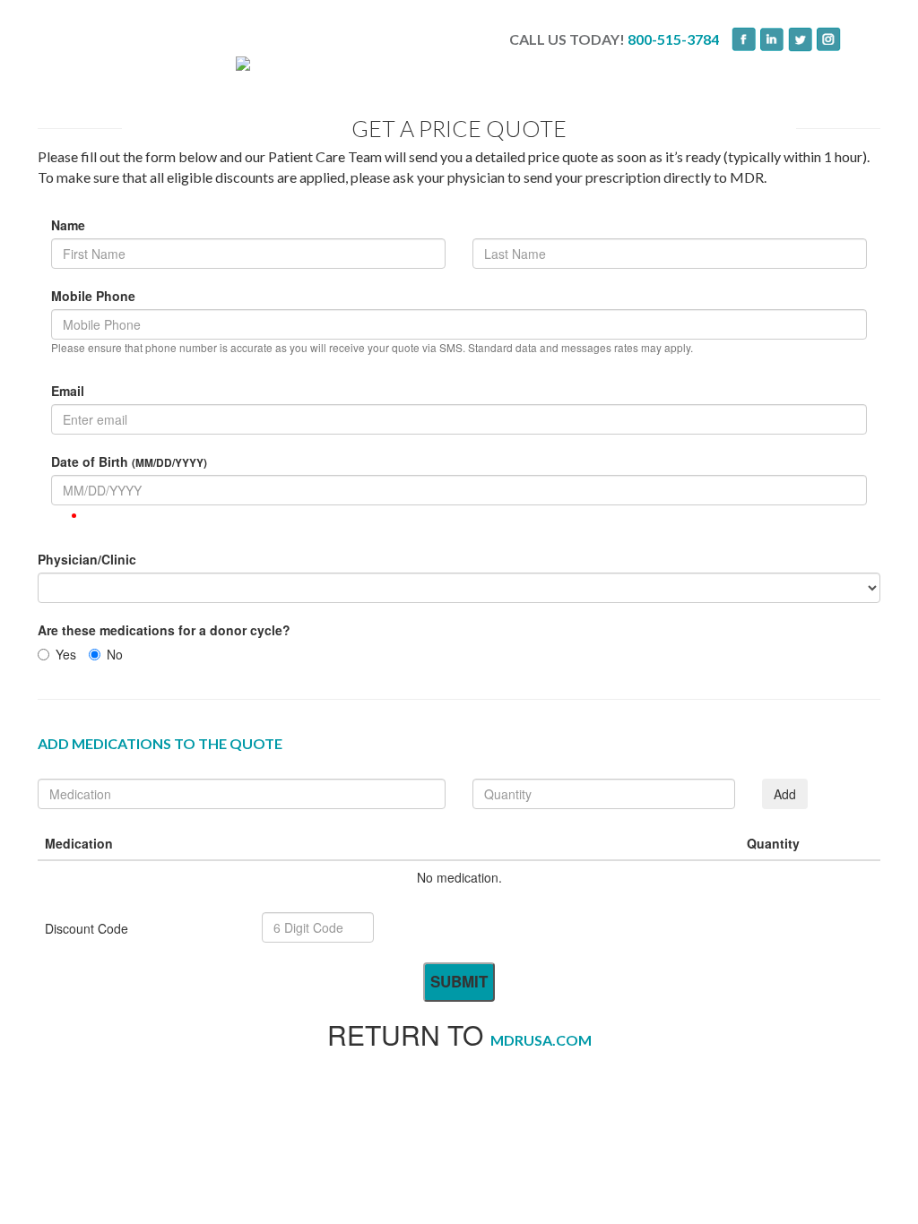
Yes (66, 654)
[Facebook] (740, 39)
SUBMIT (459, 981)
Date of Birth (129, 461)
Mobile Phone (93, 296)
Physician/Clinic (87, 559)
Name (68, 225)
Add (785, 794)
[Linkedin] (772, 39)
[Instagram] (829, 39)
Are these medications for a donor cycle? (164, 630)
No (115, 654)
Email (67, 391)
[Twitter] (801, 39)
